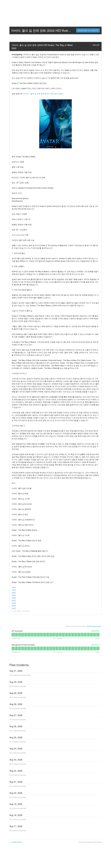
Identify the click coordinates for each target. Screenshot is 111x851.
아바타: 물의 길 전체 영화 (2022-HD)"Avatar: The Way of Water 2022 (43, 46)
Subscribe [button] (96, 45)
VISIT (14, 587)
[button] (88, 30)
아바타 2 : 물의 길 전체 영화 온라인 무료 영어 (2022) (43, 93)
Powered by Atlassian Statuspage (90, 842)
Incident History (15, 842)
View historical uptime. (94, 626)
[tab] (12, 635)
